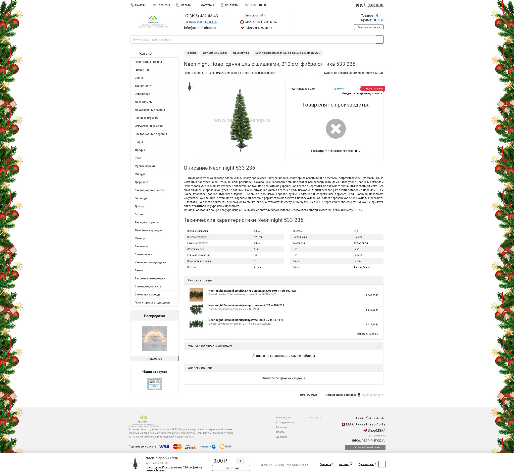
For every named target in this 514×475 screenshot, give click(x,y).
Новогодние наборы (148, 61)
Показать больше (367, 334)
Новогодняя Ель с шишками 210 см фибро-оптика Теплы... (174, 469)
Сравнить (325, 464)
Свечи (139, 77)
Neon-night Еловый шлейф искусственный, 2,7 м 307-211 (246, 305)
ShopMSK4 (376, 430)
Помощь (140, 5)
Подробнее (154, 358)
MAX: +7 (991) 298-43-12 (261, 21)
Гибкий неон (143, 69)
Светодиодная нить (148, 286)
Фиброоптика (241, 53)
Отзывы (279, 464)
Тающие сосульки (147, 222)
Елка (356, 249)
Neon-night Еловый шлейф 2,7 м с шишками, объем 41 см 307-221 (252, 290)
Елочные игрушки (146, 118)
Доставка (207, 5)
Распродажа (283, 417)
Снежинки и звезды (148, 294)
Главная (192, 53)
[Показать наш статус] (154, 384)
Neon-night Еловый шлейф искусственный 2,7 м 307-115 (246, 320)
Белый (357, 261)
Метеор (140, 238)
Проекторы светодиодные (152, 302)
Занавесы (141, 246)
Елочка (358, 255)
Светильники (143, 254)
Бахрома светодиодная (150, 278)
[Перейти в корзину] (357, 18)
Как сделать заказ (297, 464)
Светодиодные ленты (149, 190)
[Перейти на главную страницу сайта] (153, 22)
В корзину (232, 468)
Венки (139, 270)
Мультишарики (145, 166)
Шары (139, 142)
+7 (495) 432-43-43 (200, 15)
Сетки (139, 214)
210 (356, 231)
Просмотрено (366, 464)
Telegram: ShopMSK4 (258, 27)
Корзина (344, 464)
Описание (266, 464)
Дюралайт (142, 182)
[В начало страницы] (382, 464)
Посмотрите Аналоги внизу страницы (336, 150)
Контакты (231, 5)
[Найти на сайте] (379, 40)
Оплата (186, 5)
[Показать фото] (190, 87)
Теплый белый (362, 267)
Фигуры (140, 150)
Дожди (139, 206)
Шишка (358, 237)
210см (257, 267)
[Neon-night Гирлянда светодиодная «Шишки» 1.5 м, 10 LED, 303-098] (154, 338)
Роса (138, 158)
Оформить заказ (369, 27)
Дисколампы (143, 102)
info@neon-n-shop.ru (368, 440)
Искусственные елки (149, 126)
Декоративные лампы (150, 110)
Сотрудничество (285, 422)
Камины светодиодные (150, 262)
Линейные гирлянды (148, 230)
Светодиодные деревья (151, 134)
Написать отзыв (308, 395)
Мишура (140, 174)
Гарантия (163, 5)
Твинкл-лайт (143, 85)
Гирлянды (141, 198)
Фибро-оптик (361, 243)
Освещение (142, 93)
